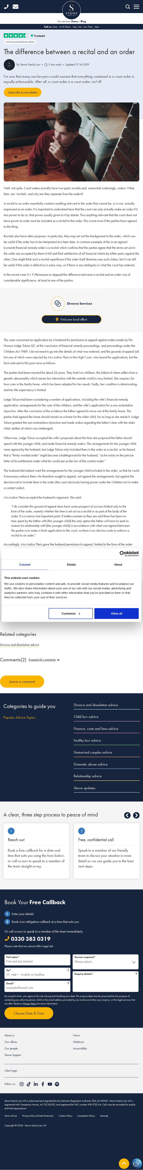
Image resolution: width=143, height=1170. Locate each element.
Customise (69, 613)
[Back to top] (124, 1163)
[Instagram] (22, 1085)
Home (74, 21)
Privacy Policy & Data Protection (38, 1115)
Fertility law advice (87, 740)
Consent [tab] (24, 564)
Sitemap (104, 1115)
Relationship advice (88, 776)
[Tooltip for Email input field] (68, 982)
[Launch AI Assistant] (136, 1163)
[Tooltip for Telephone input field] (68, 969)
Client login (10, 1071)
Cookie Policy (65, 1115)
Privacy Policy (30, 1003)
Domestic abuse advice (91, 764)
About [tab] (118, 564)
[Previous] (127, 815)
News (76, 1035)
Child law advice (86, 716)
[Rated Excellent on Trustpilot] (71, 35)
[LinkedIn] (36, 1085)
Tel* (36, 970)
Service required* (84, 957)
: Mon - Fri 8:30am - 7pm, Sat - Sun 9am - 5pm (71, 26)
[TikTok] (29, 1085)
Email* (35, 983)
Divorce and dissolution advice (20, 41)
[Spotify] (57, 1085)
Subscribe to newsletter (22, 92)
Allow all (116, 613)
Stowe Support (12, 1055)
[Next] (136, 815)
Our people (11, 1048)
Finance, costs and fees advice (96, 728)
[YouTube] (50, 1085)
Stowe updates (84, 787)
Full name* (12, 957)
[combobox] (12, 973)
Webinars (78, 1042)
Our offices (10, 1042)
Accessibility (80, 1048)
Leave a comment (22, 681)
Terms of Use (10, 1115)
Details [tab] (71, 564)
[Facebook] (43, 1085)
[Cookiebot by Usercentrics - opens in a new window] (122, 554)
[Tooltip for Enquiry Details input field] (136, 973)
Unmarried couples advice (93, 752)
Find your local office (74, 319)
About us (9, 1035)
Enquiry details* (103, 973)
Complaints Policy (86, 1115)
